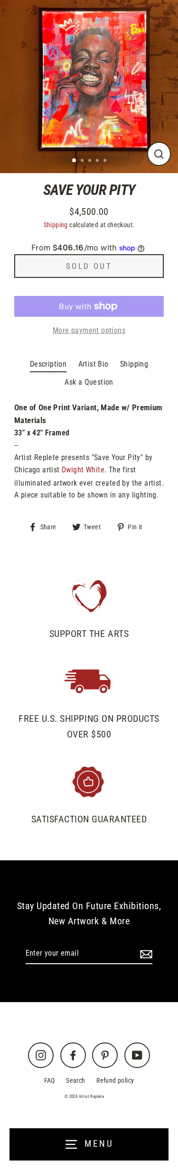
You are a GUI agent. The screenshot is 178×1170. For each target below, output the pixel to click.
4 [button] (98, 161)
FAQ (49, 1081)
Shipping (56, 225)
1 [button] (74, 160)
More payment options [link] (89, 330)
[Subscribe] (144, 953)
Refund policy (115, 1081)
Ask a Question (89, 382)
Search (75, 1081)
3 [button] (90, 161)
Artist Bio (93, 364)
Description (48, 364)
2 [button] (83, 161)
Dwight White (83, 469)
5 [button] (105, 161)
